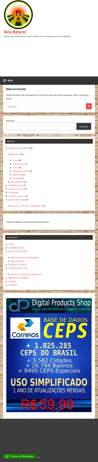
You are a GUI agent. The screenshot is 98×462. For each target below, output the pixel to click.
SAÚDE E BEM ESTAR (18, 268)
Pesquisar (10, 120)
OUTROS (12, 281)
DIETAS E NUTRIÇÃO (17, 251)
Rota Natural (15, 32)
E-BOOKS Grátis (15, 185)
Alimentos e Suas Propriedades (24, 257)
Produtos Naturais (16, 196)
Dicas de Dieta (16, 181)
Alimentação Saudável (18, 148)
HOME (11, 244)
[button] (19, 456)
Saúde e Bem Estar (16, 199)
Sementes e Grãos (20, 171)
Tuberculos (17, 174)
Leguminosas (18, 164)
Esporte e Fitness (16, 189)
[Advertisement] (49, 57)
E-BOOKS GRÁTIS (16, 247)
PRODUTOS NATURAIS (18, 278)
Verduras (16, 178)
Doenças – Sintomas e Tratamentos (26, 205)
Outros (15, 167)
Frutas (15, 160)
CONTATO (13, 285)
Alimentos (15, 154)
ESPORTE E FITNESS (17, 264)
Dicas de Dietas (17, 261)
